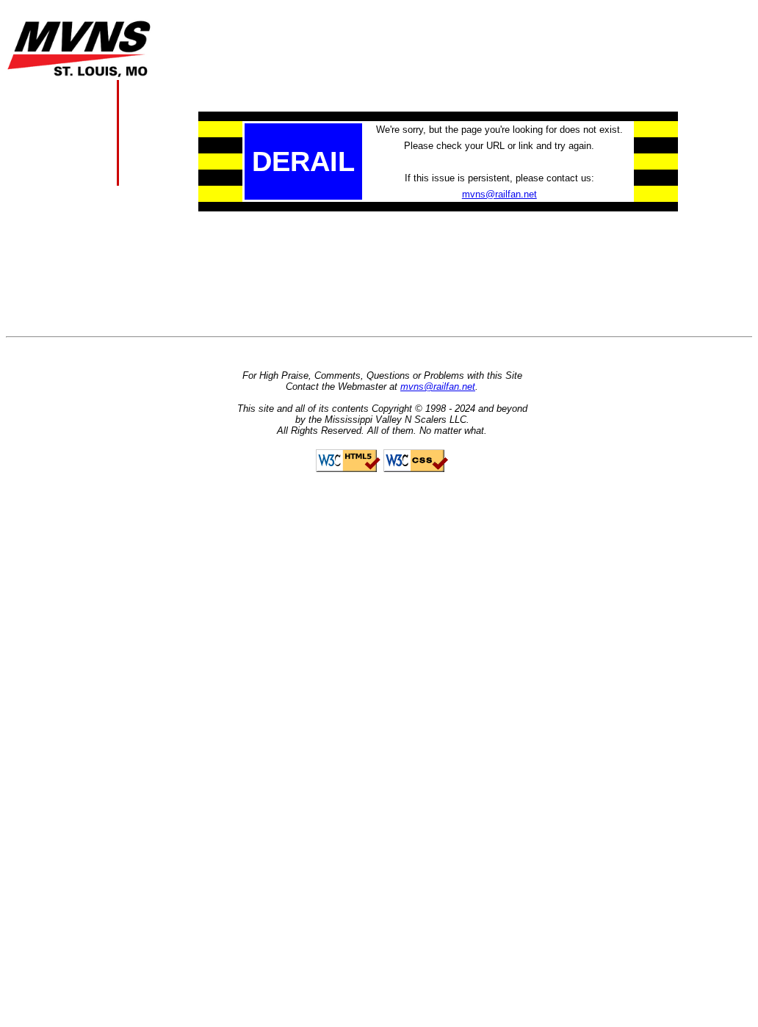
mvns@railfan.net (499, 194)
